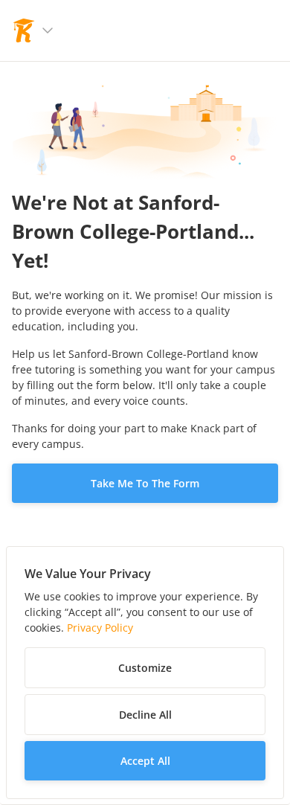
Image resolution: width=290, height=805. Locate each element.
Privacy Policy (100, 627)
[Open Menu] (47, 30)
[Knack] (24, 30)
